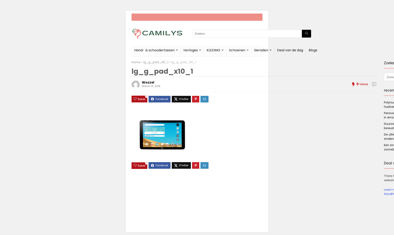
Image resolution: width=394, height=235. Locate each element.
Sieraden (261, 50)
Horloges (190, 50)
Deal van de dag (290, 50)
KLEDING (213, 50)
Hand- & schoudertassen (154, 50)
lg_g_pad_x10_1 (155, 62)
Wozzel (148, 82)
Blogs (313, 50)
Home (136, 62)
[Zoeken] (306, 34)
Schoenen (237, 50)
